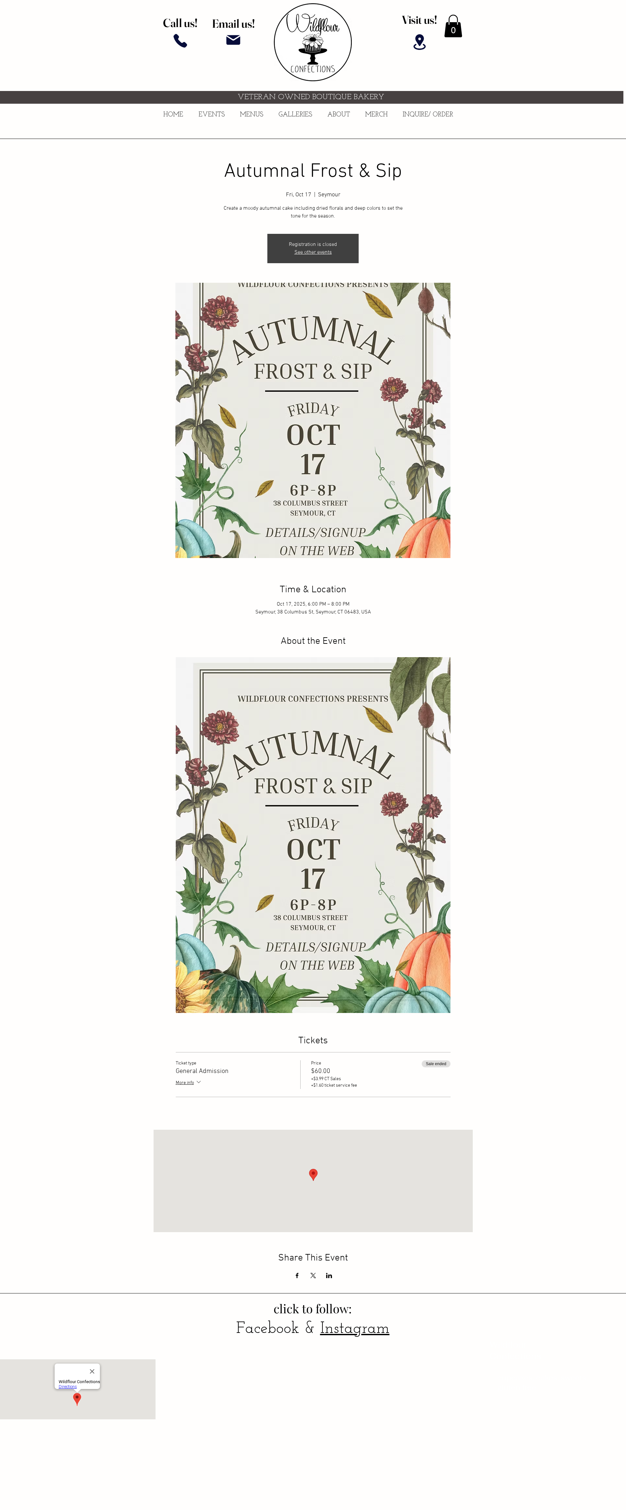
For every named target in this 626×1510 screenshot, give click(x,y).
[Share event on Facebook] (297, 1275)
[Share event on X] (313, 1275)
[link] (453, 26)
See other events (313, 252)
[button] (298, 115)
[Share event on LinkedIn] (329, 1275)
